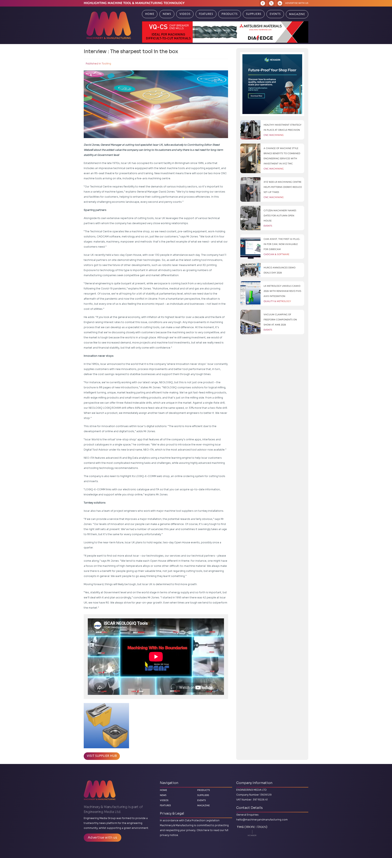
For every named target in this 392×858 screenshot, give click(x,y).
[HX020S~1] (272, 84)
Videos (184, 13)
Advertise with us (296, 3)
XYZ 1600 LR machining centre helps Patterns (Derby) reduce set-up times (283, 186)
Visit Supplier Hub (102, 755)
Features (206, 13)
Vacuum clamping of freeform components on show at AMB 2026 (280, 319)
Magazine (297, 14)
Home (149, 13)
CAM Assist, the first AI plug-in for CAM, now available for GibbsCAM (282, 244)
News (167, 13)
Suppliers (253, 13)
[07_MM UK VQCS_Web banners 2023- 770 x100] (225, 32)
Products (230, 13)
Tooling (106, 63)
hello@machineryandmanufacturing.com (262, 819)
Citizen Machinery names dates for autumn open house (280, 215)
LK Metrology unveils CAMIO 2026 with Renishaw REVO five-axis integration (283, 291)
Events (275, 13)
